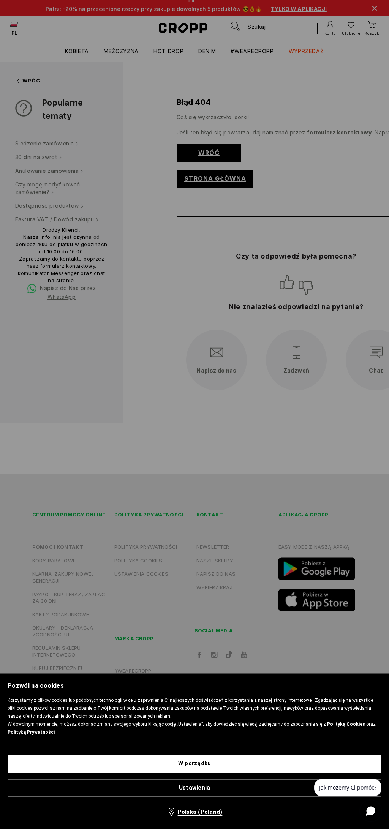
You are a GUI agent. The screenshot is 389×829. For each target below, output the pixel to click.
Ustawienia (194, 787)
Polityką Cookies (346, 724)
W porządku (194, 763)
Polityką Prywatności (31, 732)
